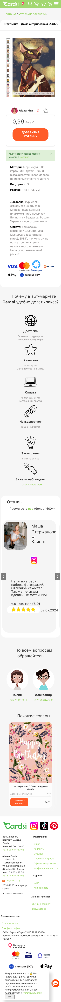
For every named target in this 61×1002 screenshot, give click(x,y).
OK (9, 996)
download (38, 892)
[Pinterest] (53, 826)
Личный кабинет (41, 903)
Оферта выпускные (45, 863)
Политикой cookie (32, 992)
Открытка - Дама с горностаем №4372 (31, 24)
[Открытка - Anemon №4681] (8, 85)
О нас (37, 844)
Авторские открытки (32, 14)
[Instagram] (33, 826)
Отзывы (38, 853)
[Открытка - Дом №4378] (8, 66)
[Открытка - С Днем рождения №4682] (8, 90)
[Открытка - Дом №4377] (8, 61)
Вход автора (39, 908)
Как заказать (41, 887)
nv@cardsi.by (12, 880)
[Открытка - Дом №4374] (8, 46)
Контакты (39, 848)
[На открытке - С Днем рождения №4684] (8, 95)
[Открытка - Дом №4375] (8, 51)
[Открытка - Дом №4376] (8, 56)
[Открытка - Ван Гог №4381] (8, 80)
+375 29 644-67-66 (13, 849)
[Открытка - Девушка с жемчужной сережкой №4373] (8, 41)
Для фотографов (11, 928)
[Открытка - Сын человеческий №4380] (8, 75)
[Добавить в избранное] (45, 110)
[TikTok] (43, 826)
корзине (24, 157)
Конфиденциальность (46, 868)
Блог (36, 882)
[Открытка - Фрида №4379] (8, 70)
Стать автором (10, 923)
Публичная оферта (44, 858)
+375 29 (17, 700)
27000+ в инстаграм (30, 484)
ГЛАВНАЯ (11, 14)
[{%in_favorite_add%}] (49, 794)
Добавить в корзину (19, 802)
